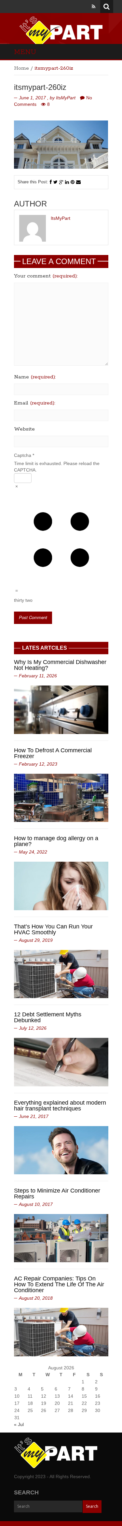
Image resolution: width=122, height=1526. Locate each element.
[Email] (78, 182)
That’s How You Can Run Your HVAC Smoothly (53, 929)
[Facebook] (51, 182)
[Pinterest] (73, 182)
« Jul (19, 1424)
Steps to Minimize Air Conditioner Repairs (57, 1193)
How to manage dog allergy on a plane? (56, 841)
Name (35, 377)
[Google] (61, 182)
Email (34, 403)
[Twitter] (55, 182)
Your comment (46, 276)
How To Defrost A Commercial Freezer (53, 753)
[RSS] (93, 6)
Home (21, 68)
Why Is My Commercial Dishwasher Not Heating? (60, 665)
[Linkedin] (67, 182)
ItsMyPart (65, 97)
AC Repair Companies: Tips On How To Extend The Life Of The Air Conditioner (59, 1284)
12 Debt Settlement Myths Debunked (47, 1017)
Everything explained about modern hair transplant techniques (60, 1105)
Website (24, 429)
